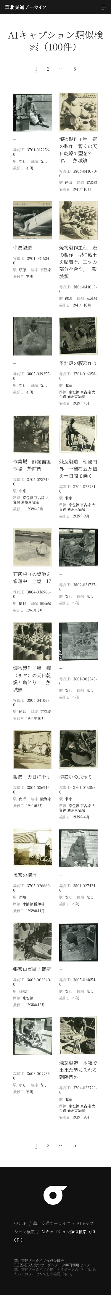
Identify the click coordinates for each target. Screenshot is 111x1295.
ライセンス (37, 1273)
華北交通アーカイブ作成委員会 (39, 1260)
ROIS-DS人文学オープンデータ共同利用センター (54, 1264)
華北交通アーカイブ (51, 1223)
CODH (20, 1223)
